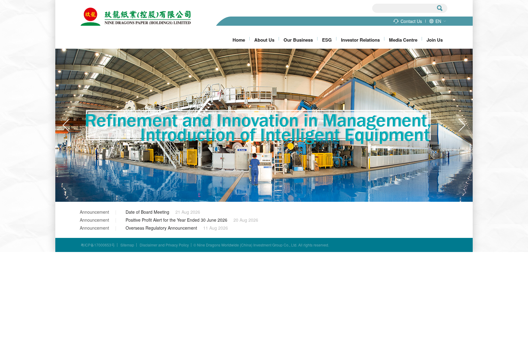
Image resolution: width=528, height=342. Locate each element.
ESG (327, 39)
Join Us (435, 39)
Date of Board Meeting (147, 212)
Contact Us (411, 21)
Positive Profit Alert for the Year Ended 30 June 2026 (176, 220)
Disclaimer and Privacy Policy (164, 244)
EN (438, 21)
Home (239, 39)
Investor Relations (360, 39)
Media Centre (403, 39)
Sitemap (127, 244)
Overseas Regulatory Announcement (161, 228)
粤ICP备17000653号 (98, 244)
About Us (264, 39)
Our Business (298, 39)
